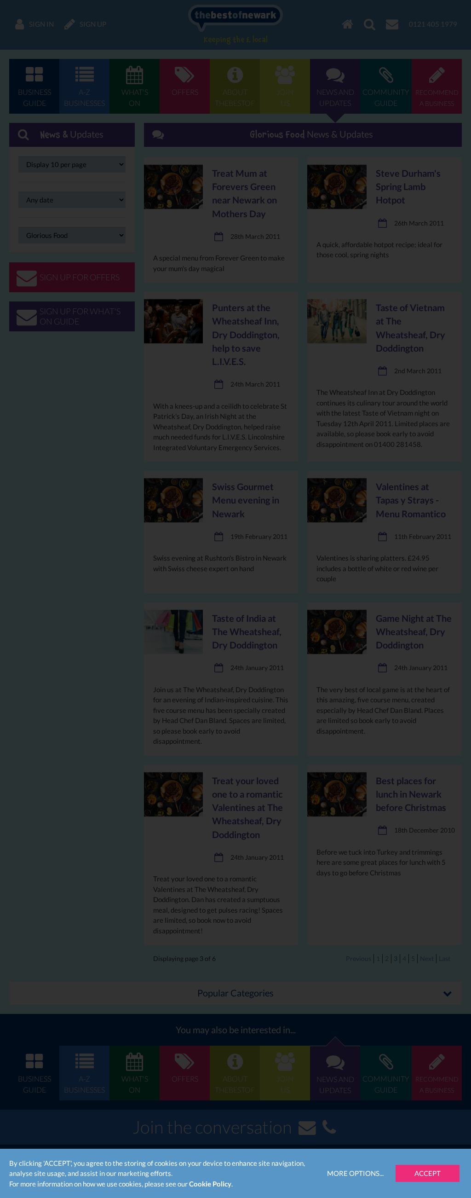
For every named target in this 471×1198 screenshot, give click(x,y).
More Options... (355, 1173)
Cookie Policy (210, 1184)
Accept (427, 1173)
